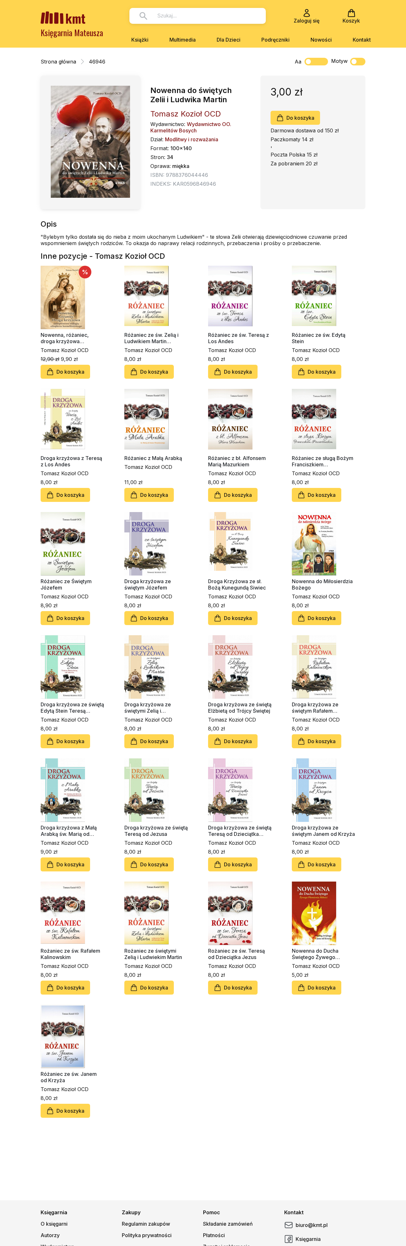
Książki (139, 40)
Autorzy (50, 1235)
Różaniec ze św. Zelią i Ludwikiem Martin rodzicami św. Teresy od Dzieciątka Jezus (153, 338)
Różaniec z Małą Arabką (153, 458)
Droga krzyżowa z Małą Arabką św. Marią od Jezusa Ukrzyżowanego (69, 830)
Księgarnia (308, 1239)
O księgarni (54, 1224)
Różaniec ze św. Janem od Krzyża (69, 1077)
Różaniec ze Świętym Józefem (66, 584)
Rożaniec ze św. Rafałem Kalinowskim (70, 954)
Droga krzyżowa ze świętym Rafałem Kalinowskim (315, 707)
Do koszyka (300, 118)
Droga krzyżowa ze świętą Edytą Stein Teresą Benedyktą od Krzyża (72, 707)
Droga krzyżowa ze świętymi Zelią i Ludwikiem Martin (147, 707)
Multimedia (182, 40)
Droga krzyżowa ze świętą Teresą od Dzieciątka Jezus (240, 830)
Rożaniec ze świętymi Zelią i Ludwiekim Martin (153, 954)
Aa (298, 61)
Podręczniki (275, 40)
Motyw (339, 61)
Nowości (321, 40)
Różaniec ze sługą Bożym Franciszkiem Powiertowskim (322, 461)
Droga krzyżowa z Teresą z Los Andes (71, 461)
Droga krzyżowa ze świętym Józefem (147, 584)
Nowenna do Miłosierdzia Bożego (322, 584)
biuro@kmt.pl (312, 1225)
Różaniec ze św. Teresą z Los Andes (238, 338)
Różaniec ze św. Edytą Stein (318, 338)
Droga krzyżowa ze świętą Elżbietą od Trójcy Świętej (240, 707)
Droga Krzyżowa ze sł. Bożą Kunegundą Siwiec (237, 584)
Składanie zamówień (228, 1224)
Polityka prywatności (147, 1235)
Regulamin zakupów (146, 1224)
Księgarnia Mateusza (72, 32)
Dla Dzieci (228, 40)
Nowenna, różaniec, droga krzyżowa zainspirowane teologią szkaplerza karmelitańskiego (68, 338)
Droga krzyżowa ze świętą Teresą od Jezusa (156, 830)
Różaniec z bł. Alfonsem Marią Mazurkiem (237, 461)
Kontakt (362, 40)
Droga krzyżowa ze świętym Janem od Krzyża (323, 830)
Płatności (214, 1235)
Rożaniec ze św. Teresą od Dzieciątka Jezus (236, 954)
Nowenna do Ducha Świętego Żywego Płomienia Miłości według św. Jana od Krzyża (322, 954)
